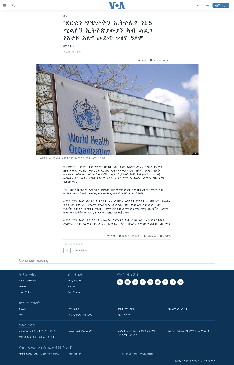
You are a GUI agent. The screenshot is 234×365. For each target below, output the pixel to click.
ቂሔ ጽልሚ (124, 314)
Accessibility (75, 353)
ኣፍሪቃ (71, 286)
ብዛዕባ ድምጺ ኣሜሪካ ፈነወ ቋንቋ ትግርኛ (39, 353)
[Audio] (208, 5)
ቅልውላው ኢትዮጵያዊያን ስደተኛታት (37, 331)
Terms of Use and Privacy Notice (135, 353)
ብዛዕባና (22, 286)
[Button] (142, 60)
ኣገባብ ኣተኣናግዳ (27, 280)
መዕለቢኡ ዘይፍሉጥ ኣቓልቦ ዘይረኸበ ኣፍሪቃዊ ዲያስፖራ (137, 333)
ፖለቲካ (22, 309)
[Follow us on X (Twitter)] (143, 282)
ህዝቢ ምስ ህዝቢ (126, 309)
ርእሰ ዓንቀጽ (25, 292)
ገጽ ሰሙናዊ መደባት (178, 309)
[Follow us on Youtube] (127, 282)
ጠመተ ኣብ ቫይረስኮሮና (80, 331)
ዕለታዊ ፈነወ (74, 292)
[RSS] (165, 282)
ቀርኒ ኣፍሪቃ (74, 280)
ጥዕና (21, 314)
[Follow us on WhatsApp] (180, 282)
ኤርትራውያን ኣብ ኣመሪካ (81, 314)
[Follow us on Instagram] (135, 282)
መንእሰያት (74, 309)
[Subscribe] (158, 282)
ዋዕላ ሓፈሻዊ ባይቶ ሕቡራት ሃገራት (36, 337)
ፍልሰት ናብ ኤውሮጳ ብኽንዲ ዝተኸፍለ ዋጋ (189, 331)
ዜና (65, 15)
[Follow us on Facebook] (120, 282)
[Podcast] (150, 282)
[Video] (198, 5)
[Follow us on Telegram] (173, 282)
